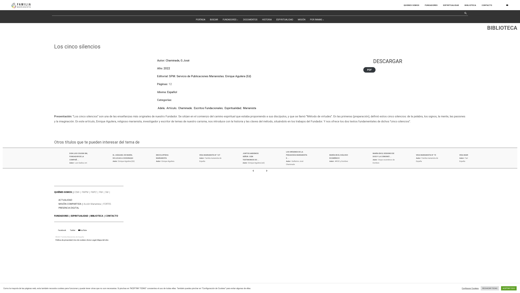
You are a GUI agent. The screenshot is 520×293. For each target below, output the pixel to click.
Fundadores (229, 19)
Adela (161, 108)
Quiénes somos (63, 192)
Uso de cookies (80, 240)
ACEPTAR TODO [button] (509, 288)
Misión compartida (69, 203)
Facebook (62, 230)
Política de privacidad (64, 240)
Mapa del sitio (102, 240)
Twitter (72, 230)
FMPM (85, 192)
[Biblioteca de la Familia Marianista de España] (20, 5)
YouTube (83, 230)
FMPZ (94, 192)
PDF (369, 69)
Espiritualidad (284, 19)
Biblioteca (96, 215)
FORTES (107, 203)
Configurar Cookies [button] (470, 288)
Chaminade (185, 108)
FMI (101, 192)
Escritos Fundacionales (208, 108)
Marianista (249, 108)
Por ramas (316, 19)
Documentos (250, 19)
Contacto (111, 215)
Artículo (171, 108)
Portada (200, 19)
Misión (301, 19)
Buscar (214, 19)
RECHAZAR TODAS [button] (489, 288)
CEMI (76, 192)
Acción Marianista (92, 203)
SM (106, 192)
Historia (267, 19)
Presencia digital (68, 207)
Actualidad (65, 199)
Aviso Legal (91, 240)
